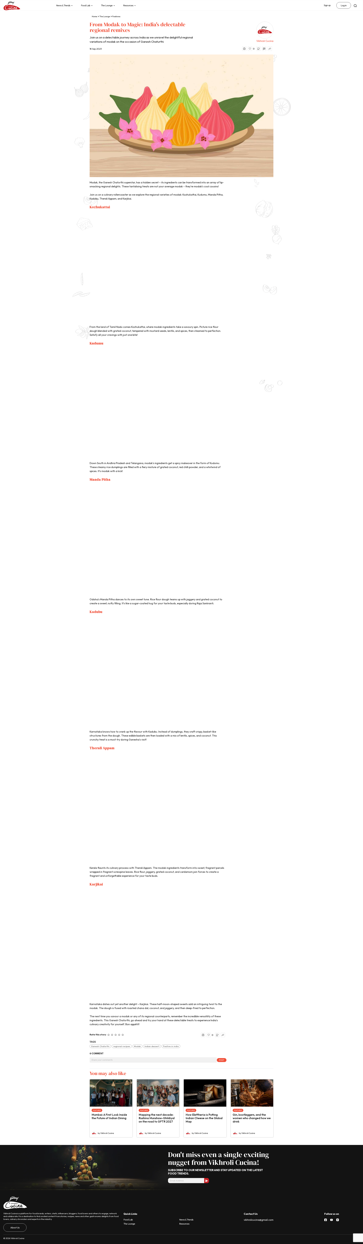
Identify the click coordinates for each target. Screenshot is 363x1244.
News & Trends (63, 5)
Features (116, 16)
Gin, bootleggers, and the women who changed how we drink (252, 1118)
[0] (250, 49)
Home (94, 16)
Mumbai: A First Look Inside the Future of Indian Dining (109, 1116)
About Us (15, 1227)
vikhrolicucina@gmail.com (258, 1219)
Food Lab (85, 5)
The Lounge (107, 5)
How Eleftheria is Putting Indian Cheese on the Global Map (204, 1118)
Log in (344, 5)
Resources (128, 5)
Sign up (327, 5)
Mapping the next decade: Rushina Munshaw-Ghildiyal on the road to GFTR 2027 (157, 1118)
